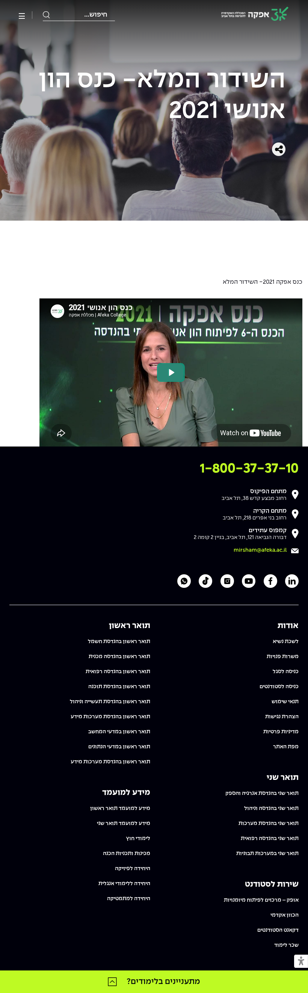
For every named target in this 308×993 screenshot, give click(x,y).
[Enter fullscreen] (293, 437)
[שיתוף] (278, 149)
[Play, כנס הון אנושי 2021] (49, 437)
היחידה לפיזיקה (132, 868)
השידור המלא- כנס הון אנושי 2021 (162, 96)
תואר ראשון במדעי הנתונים (119, 746)
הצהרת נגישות (282, 716)
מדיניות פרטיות (281, 731)
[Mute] (237, 437)
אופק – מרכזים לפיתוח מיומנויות (261, 900)
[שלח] (46, 15)
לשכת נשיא (286, 641)
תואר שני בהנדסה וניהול (271, 808)
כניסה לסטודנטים (279, 686)
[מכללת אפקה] (255, 15)
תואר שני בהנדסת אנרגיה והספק (262, 793)
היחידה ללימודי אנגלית (124, 883)
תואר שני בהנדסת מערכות (269, 823)
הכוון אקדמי (284, 915)
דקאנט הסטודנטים (278, 930)
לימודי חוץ (138, 838)
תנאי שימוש (285, 701)
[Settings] (280, 437)
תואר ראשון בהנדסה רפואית (118, 671)
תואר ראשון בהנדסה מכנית (119, 656)
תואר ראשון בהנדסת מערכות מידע (110, 716)
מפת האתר (286, 746)
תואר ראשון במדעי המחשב (119, 731)
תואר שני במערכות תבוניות (267, 853)
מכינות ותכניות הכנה (126, 853)
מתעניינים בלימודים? (163, 981)
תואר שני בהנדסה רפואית (270, 838)
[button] (301, 962)
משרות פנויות (283, 656)
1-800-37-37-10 (249, 469)
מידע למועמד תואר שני (123, 823)
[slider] (135, 436)
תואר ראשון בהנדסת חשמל (119, 641)
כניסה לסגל (286, 671)
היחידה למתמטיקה (128, 898)
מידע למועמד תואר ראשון (120, 808)
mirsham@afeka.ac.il (260, 550)
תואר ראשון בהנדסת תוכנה (119, 686)
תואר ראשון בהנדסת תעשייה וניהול (110, 701)
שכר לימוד (286, 945)
